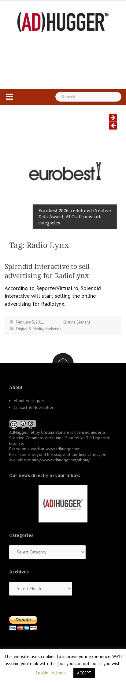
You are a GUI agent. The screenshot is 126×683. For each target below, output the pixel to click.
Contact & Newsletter (34, 407)
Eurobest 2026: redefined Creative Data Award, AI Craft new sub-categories (74, 216)
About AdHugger (29, 400)
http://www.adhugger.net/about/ (61, 460)
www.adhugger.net (63, 449)
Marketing (53, 329)
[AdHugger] (63, 21)
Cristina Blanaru (76, 322)
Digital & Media (29, 329)
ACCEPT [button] (84, 673)
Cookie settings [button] (51, 673)
